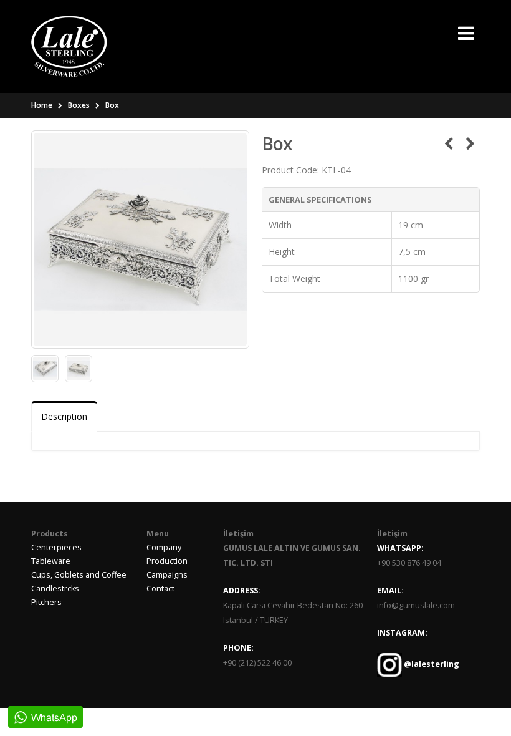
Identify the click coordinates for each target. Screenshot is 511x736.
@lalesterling (430, 664)
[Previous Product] (448, 143)
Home (41, 105)
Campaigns (167, 574)
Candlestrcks (55, 588)
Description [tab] (64, 416)
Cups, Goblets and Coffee (79, 574)
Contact (160, 588)
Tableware (50, 561)
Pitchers (46, 602)
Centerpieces (56, 547)
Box (112, 105)
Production (167, 561)
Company (163, 547)
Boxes (79, 105)
